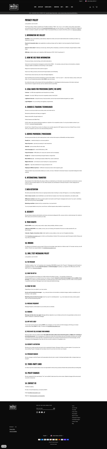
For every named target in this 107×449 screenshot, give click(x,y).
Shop (62, 7)
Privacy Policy (12, 429)
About (67, 7)
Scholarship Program (76, 419)
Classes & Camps (48, 7)
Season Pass (56, 7)
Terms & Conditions (13, 431)
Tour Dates (74, 409)
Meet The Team (75, 415)
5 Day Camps (74, 411)
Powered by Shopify (53, 444)
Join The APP (40, 7)
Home (35, 7)
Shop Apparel (74, 413)
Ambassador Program (76, 417)
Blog (72, 7)
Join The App (74, 407)
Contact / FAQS (75, 421)
